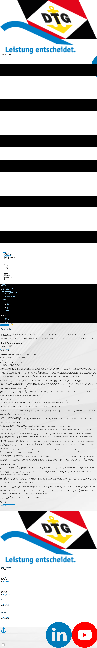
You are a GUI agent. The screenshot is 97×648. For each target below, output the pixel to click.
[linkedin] (59, 647)
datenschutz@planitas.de (9, 504)
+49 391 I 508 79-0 (6, 604)
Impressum (2, 625)
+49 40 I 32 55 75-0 (6, 581)
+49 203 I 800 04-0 (6, 54)
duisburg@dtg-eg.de (4, 349)
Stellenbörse (4, 325)
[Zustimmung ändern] (3, 645)
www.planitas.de (4, 505)
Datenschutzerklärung (3, 626)
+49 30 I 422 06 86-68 (6, 594)
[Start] (48, 53)
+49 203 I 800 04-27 (6, 617)
